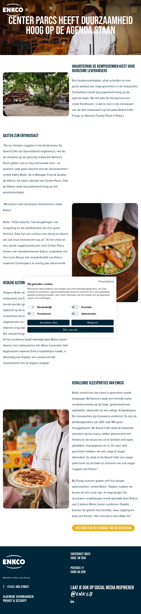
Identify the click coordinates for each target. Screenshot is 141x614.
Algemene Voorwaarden (18, 597)
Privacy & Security (15, 601)
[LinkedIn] (72, 601)
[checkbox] (31, 307)
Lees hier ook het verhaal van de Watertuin (103, 528)
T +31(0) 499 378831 (16, 587)
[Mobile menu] (134, 10)
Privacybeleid (106, 281)
